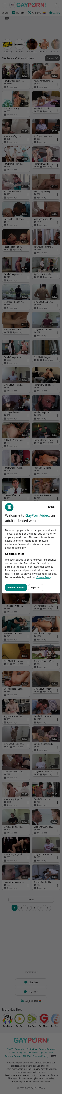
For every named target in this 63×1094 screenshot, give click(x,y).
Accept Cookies (15, 587)
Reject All (35, 587)
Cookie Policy (43, 577)
